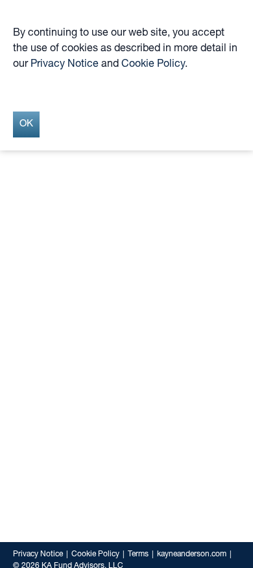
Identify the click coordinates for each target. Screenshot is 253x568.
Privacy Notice (38, 554)
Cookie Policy (95, 554)
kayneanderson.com (191, 554)
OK (26, 124)
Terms (138, 554)
